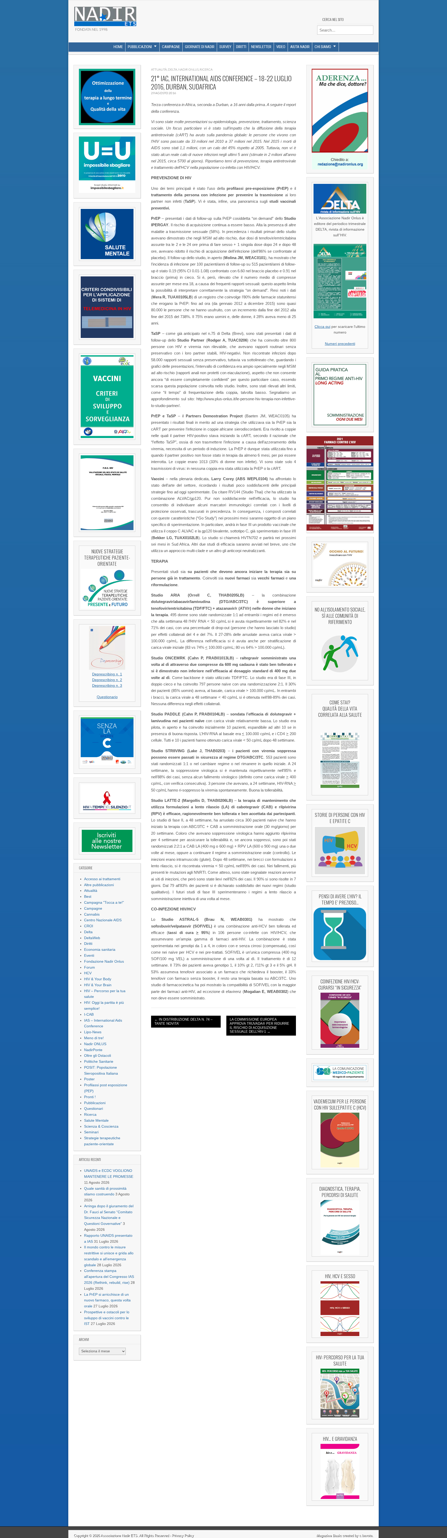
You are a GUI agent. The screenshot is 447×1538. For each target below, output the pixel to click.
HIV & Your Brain (97, 985)
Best (87, 897)
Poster (89, 1079)
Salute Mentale (96, 1120)
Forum (89, 967)
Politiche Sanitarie (98, 1062)
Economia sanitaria (99, 950)
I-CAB (89, 1014)
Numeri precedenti (340, 344)
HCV (88, 973)
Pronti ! (90, 1097)
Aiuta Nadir (300, 46)
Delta (88, 932)
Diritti (241, 46)
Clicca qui (322, 327)
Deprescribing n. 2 (107, 680)
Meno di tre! (94, 1038)
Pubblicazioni (140, 46)
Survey (225, 46)
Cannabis (92, 914)
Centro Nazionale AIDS (103, 920)
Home (118, 46)
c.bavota (365, 1535)
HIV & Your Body (97, 979)
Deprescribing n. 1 (107, 674)
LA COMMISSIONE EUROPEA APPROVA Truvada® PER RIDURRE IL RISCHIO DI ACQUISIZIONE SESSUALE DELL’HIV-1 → (259, 1025)
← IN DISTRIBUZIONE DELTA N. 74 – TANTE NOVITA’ (183, 1021)
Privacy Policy (183, 1535)
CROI (88, 926)
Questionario (107, 697)
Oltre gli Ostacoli (97, 1056)
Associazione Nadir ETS (119, 1535)
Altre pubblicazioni (99, 885)
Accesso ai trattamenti (102, 879)
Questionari (93, 1109)
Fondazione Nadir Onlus (104, 961)
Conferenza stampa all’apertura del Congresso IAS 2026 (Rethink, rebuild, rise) (109, 1277)
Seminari (91, 1132)
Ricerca (90, 1115)
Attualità (90, 891)
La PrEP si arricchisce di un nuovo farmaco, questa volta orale (107, 1300)
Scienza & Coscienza (101, 1126)
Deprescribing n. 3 (107, 686)
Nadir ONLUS (95, 1044)
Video (280, 46)
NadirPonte (93, 1050)
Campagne (171, 46)
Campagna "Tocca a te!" (104, 902)
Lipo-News (92, 1032)
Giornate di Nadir (199, 46)
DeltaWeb (92, 938)
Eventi (89, 956)
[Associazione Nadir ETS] (105, 14)
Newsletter (261, 46)
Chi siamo (323, 46)
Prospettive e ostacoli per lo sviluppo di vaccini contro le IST (106, 1318)
